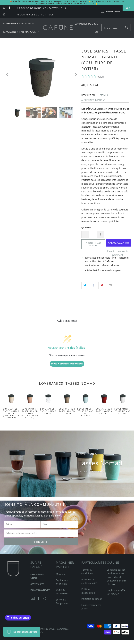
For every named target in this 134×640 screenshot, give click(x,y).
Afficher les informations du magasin (103, 270)
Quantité (86, 227)
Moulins (60, 574)
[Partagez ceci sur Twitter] (84, 285)
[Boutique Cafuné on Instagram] (3, 14)
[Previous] (7, 74)
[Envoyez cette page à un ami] (110, 285)
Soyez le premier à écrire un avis (67, 363)
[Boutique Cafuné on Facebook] (9, 8)
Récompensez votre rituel (35, 14)
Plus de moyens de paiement (117, 252)
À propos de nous (29, 8)
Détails (104, 95)
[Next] (75, 74)
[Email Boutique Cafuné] (3, 8)
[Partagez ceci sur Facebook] (93, 285)
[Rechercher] (127, 27)
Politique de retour (91, 598)
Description (88, 95)
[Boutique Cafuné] (57, 28)
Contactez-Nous (54, 8)
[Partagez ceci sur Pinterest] (101, 285)
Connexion (112, 11)
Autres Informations (93, 99)
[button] (18, 24)
